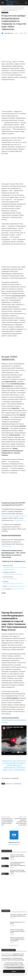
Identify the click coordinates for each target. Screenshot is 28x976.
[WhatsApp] (14, 37)
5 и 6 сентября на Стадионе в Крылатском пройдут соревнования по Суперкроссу (17, 864)
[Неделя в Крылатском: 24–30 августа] (5, 924)
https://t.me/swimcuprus (17, 589)
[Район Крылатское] (2, 33)
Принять (14, 971)
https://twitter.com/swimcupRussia (16, 586)
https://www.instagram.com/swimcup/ (13, 583)
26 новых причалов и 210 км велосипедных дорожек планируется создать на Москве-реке (7, 822)
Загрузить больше (13, 945)
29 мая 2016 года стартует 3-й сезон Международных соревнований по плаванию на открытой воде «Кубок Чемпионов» (14, 765)
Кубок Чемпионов (17, 783)
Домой (3, 7)
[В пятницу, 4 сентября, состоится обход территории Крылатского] (5, 916)
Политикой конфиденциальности (15, 967)
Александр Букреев (6, 958)
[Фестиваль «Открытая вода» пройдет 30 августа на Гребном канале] (5, 872)
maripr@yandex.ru (19, 520)
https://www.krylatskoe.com (14, 844)
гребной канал (9, 783)
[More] (21, 37)
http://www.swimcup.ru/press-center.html (14, 516)
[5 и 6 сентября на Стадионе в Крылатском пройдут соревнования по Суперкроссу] (5, 864)
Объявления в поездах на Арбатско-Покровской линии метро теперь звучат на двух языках (21, 822)
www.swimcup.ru (6, 546)
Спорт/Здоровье (9, 7)
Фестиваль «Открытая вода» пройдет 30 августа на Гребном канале (18, 872)
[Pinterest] (18, 37)
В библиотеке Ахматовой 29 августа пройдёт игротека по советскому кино (17, 939)
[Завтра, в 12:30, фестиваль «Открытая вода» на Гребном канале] (5, 856)
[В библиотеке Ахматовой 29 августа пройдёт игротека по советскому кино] (5, 939)
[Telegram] (11, 37)
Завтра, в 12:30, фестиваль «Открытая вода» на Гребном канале (17, 856)
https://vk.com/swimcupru (10, 579)
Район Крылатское (9, 33)
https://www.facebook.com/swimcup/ (13, 574)
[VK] (7, 37)
